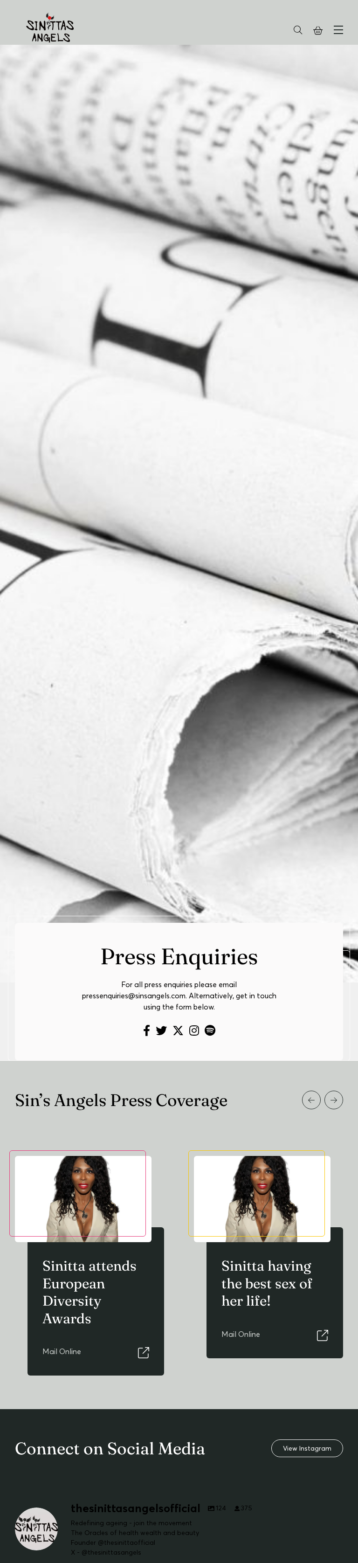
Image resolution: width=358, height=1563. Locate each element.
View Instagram (307, 1448)
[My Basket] (318, 30)
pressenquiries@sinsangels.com (134, 995)
